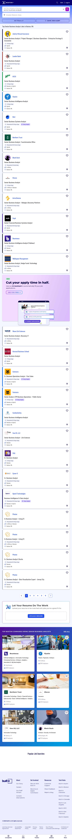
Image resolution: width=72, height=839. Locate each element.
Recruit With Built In (34, 784)
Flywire (47, 653)
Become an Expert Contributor (34, 791)
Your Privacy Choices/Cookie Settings (53, 827)
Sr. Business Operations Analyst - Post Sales (18, 376)
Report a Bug (49, 792)
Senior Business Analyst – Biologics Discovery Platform (22, 202)
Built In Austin (63, 783)
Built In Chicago (64, 796)
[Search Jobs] (67, 9)
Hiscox (47, 692)
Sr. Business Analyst (11, 458)
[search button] (57, 2)
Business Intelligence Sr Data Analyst (16, 498)
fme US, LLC (15, 728)
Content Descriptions (20, 797)
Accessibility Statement (18, 827)
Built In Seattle (63, 817)
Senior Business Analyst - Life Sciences (17, 437)
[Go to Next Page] (50, 595)
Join (61, 2)
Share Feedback (50, 789)
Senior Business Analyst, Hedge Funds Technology (20, 263)
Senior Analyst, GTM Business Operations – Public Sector (22, 397)
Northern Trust (16, 692)
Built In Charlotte (62, 791)
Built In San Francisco (62, 812)
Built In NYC (63, 808)
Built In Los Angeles (62, 804)
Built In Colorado (64, 799)
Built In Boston (64, 787)
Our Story (19, 783)
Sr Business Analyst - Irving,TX (14, 519)
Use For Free (13, 292)
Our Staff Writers (19, 791)
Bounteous (14, 653)
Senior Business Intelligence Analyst (16, 101)
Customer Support (48, 784)
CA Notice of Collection (64, 827)
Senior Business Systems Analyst (15, 121)
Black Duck (48, 728)
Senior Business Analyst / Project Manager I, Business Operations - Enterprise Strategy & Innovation (33, 39)
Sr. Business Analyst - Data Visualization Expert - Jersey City (24, 579)
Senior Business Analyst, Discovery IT (16, 336)
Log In (68, 2)
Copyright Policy (28, 827)
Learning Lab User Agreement (7, 827)
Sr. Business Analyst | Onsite (13, 559)
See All (67, 631)
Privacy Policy (35, 827)
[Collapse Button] (67, 48)
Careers (18, 787)
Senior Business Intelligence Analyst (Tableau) (19, 243)
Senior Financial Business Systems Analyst (18, 223)
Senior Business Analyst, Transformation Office (19, 142)
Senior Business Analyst (12, 61)
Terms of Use (41, 827)
